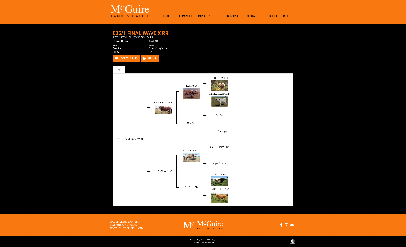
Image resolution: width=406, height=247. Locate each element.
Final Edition (219, 174)
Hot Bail (191, 123)
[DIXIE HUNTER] (219, 85)
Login (214, 240)
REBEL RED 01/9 (122, 37)
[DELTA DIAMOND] (219, 101)
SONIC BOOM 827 (219, 147)
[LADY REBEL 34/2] (219, 197)
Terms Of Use (206, 240)
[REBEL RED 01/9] (163, 109)
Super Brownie (220, 163)
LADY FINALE (191, 187)
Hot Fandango (220, 131)
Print (152, 58)
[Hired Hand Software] (293, 242)
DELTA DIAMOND (219, 94)
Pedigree (119, 69)
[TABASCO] (191, 93)
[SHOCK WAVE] (191, 157)
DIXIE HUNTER (220, 78)
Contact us (129, 58)
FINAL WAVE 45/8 (143, 37)
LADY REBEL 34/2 (219, 189)
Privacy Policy (195, 240)
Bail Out (220, 115)
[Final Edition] (219, 181)
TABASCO (191, 86)
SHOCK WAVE (191, 151)
